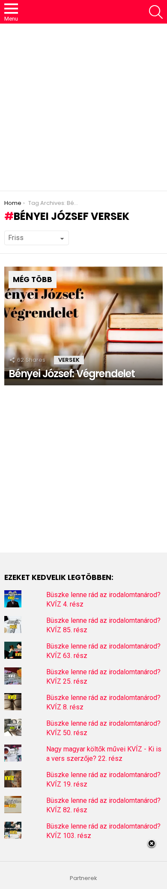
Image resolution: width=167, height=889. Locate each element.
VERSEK (69, 360)
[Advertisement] (83, 107)
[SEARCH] (156, 12)
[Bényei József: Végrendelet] (83, 326)
